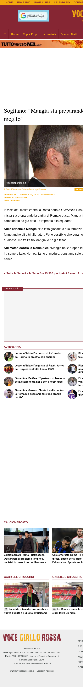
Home (9, 2)
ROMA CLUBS (42, 2)
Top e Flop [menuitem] (30, 34)
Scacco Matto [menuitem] (70, 34)
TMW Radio (23, 2)
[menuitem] (5, 34)
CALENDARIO (62, 2)
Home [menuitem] (15, 34)
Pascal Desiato (15, 197)
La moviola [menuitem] (49, 34)
